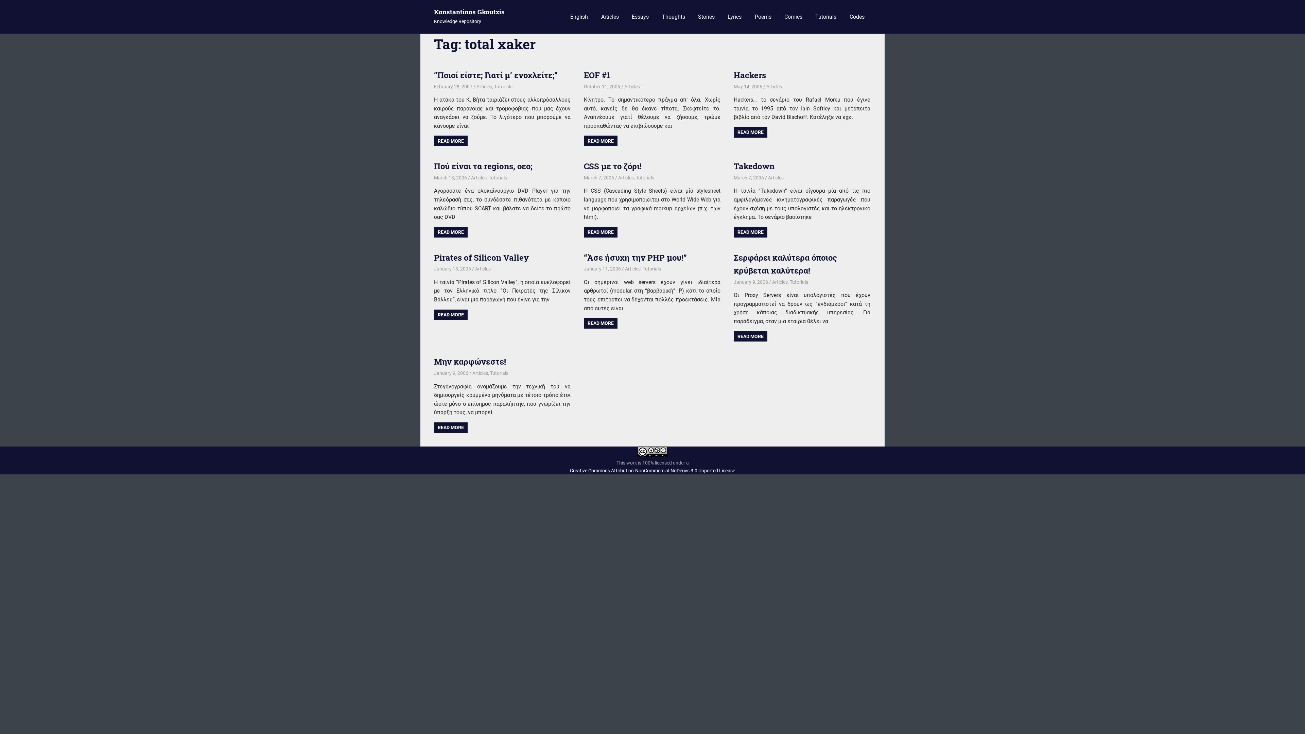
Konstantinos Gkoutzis (469, 11)
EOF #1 (597, 75)
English (579, 17)
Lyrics (735, 17)
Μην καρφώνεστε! (470, 361)
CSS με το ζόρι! (613, 166)
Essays (640, 17)
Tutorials (825, 17)
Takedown (754, 166)
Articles (610, 17)
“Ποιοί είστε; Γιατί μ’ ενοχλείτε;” (496, 75)
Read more (451, 141)
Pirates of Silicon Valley (481, 257)
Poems (763, 17)
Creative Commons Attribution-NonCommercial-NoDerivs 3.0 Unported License (652, 470)
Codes (857, 17)
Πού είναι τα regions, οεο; (483, 166)
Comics (793, 17)
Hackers (750, 75)
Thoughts (673, 17)
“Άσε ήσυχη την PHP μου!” (635, 257)
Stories (706, 17)
